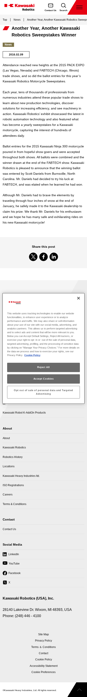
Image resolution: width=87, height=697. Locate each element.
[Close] (78, 298)
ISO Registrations (13, 485)
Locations (8, 466)
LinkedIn (11, 555)
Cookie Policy (32, 355)
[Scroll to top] (77, 689)
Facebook (12, 574)
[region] (43, 348)
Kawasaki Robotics (14, 447)
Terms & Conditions (14, 504)
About (6, 438)
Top (5, 19)
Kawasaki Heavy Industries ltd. (21, 475)
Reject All (43, 367)
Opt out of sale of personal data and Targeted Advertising (43, 392)
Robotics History (13, 457)
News (17, 19)
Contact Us (9, 529)
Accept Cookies (43, 378)
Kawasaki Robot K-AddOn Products (24, 412)
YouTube (11, 565)
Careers (7, 494)
